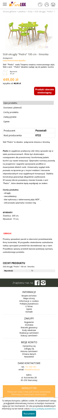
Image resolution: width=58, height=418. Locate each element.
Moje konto (29, 342)
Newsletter (29, 356)
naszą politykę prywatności (43, 408)
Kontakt (29, 311)
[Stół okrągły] (29, 33)
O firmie (29, 306)
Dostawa (29, 324)
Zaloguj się (29, 348)
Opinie (6, 121)
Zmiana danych (29, 354)
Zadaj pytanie (9, 116)
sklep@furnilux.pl (32, 369)
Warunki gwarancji (29, 327)
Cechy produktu (10, 112)
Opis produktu (10, 102)
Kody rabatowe (29, 330)
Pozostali (40, 130)
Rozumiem (29, 413)
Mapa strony (29, 298)
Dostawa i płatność (12, 107)
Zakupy (29, 318)
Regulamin (29, 322)
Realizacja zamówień (29, 332)
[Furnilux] (17, 5)
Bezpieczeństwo (29, 295)
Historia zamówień (29, 351)
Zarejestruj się (29, 346)
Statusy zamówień (29, 335)
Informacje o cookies (29, 301)
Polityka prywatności (29, 303)
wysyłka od (12, 83)
